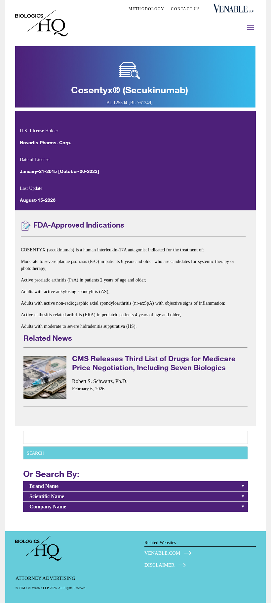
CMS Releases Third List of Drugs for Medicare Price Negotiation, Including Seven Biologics (154, 363)
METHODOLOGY (147, 9)
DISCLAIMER (159, 565)
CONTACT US (185, 9)
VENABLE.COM (162, 553)
